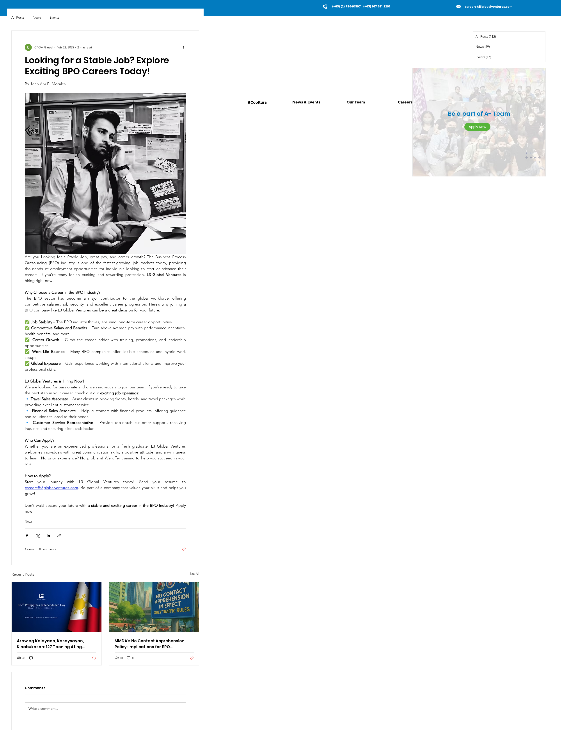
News (37, 17)
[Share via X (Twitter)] (38, 536)
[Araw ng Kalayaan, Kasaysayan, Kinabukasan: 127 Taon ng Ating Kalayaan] (56, 607)
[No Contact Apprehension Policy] (154, 607)
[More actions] (183, 47)
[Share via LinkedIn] (48, 536)
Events (54, 17)
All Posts (17, 17)
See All (194, 574)
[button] (477, 127)
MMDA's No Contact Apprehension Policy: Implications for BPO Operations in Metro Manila (150, 644)
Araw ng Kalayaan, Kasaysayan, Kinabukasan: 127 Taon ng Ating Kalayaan (50, 644)
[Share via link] (59, 536)
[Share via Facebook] (27, 536)
